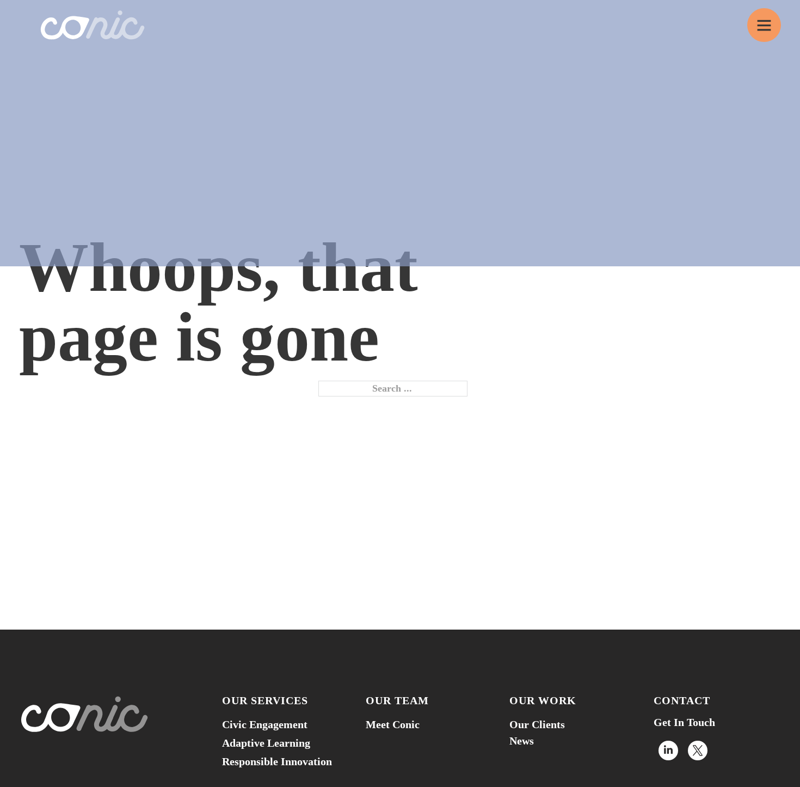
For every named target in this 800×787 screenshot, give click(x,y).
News (521, 741)
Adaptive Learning (266, 743)
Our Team (397, 700)
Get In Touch (684, 722)
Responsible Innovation (277, 761)
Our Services (265, 700)
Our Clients (537, 724)
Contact (682, 700)
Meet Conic (393, 724)
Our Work (542, 700)
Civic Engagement (264, 724)
